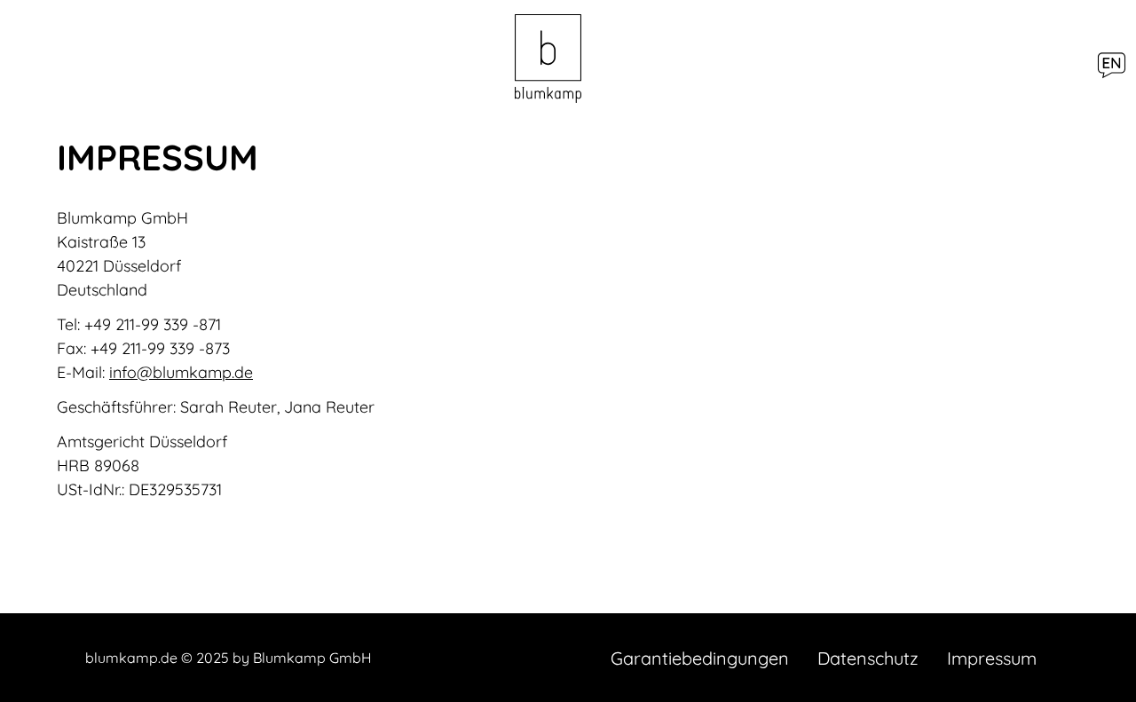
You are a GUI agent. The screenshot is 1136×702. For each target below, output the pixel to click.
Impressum (992, 658)
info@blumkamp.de (181, 372)
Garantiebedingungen (700, 658)
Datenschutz (868, 658)
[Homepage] (548, 60)
